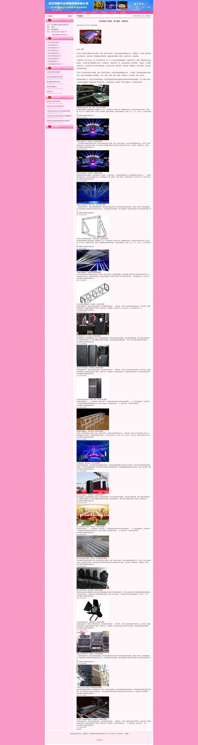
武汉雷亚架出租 (52, 45)
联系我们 (123, 12)
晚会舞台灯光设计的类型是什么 (55, 106)
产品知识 (104, 12)
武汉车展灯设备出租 (53, 56)
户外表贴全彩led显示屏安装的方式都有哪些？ (59, 116)
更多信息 (79, 729)
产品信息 (84, 12)
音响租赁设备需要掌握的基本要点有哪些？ (58, 121)
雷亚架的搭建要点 (52, 86)
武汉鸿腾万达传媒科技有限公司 (85, 115)
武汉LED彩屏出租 (53, 50)
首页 (74, 12)
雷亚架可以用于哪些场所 (53, 101)
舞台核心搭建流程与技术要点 (55, 77)
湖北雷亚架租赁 (52, 61)
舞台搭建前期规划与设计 (53, 82)
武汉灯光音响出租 (53, 48)
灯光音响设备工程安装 (54, 64)
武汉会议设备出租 (53, 53)
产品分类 (94, 12)
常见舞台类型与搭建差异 (53, 72)
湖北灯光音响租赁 (53, 58)
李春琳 (127, 733)
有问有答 (113, 12)
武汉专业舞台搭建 (53, 42)
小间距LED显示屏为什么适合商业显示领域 (58, 111)
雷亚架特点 (50, 91)
